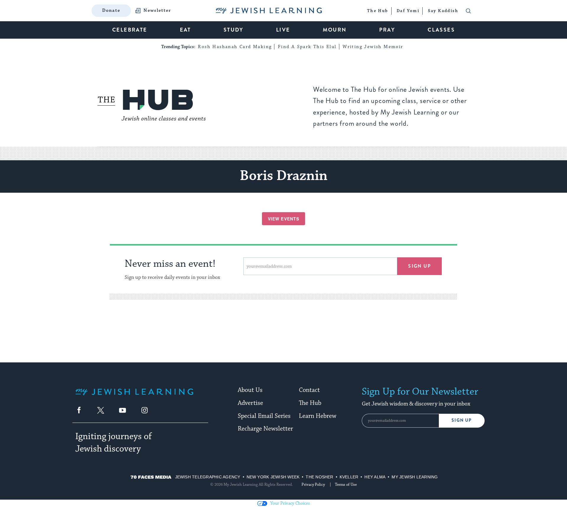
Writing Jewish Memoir (373, 47)
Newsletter (157, 10)
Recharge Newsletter (265, 429)
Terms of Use (346, 484)
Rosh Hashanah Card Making (235, 47)
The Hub (310, 403)
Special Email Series (264, 416)
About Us (250, 390)
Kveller (349, 477)
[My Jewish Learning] (134, 396)
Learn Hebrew (317, 416)
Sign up (419, 266)
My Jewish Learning (415, 477)
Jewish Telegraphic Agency (207, 477)
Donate (111, 10)
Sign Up (462, 420)
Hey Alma (374, 477)
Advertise (250, 403)
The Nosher (319, 477)
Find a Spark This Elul (307, 47)
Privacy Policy (313, 484)
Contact (309, 390)
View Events (283, 219)
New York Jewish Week (273, 477)
